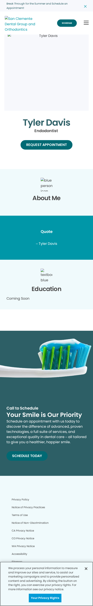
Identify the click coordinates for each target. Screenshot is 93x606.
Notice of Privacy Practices (28, 507)
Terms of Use (20, 515)
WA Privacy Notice (23, 546)
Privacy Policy (20, 499)
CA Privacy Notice (23, 530)
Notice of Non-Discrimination (30, 523)
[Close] (86, 568)
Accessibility (19, 554)
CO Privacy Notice (23, 538)
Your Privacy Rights (45, 598)
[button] (86, 23)
